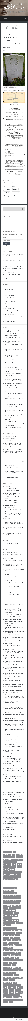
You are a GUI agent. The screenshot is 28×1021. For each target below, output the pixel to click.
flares (13, 932)
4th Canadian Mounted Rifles (11, 387)
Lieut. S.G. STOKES (8, 947)
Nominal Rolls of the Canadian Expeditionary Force (11, 702)
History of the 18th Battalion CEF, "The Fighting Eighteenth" (14, 6)
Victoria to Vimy (8, 834)
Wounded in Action (14, 999)
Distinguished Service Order (10, 930)
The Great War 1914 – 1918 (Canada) (13, 449)
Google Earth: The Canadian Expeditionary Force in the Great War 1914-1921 (14, 652)
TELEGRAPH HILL (12, 987)
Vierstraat (11, 992)
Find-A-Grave (6, 47)
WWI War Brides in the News (11, 778)
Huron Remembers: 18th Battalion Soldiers (14, 502)
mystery (6, 962)
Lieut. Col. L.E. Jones (8, 945)
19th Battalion (7, 898)
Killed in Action (7, 864)
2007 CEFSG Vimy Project (11, 552)
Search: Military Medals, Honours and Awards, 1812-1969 (13, 743)
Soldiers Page (7, 984)
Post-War (6, 874)
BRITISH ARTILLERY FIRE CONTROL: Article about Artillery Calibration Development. (13, 566)
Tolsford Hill (20, 987)
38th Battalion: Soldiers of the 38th (13, 373)
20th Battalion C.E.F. (16, 900)
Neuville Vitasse (13, 962)
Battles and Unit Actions (9, 859)
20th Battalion (7, 900)
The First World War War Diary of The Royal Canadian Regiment (13, 826)
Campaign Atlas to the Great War (12, 594)
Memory (6, 869)
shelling (6, 980)
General (14, 861)
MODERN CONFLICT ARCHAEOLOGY (14, 690)
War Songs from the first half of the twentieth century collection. (13, 837)
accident (14, 905)
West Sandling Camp (15, 994)
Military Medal (15, 960)
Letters (13, 864)
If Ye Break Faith (8, 303)
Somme (13, 984)
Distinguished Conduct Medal (10, 927)
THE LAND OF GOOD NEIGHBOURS (13, 319)
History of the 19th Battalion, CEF (12, 406)
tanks (5, 987)
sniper (15, 982)
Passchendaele (7, 970)
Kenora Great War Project (11, 664)
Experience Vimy (8, 643)
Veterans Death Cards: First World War (14, 768)
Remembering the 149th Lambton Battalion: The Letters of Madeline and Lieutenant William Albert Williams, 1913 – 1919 (14, 523)
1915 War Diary (7, 854)
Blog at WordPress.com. (14, 1016)
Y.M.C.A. (5, 1002)
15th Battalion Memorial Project (12, 347)
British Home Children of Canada (12, 576)
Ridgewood (6, 977)
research (17, 975)
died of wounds (7, 925)
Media (14, 866)
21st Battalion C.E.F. (16, 903)
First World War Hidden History (12, 467)
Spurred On (7, 531)
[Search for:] (13, 209)
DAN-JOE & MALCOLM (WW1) (12, 490)
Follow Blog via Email (9, 231)
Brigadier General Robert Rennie (11, 920)
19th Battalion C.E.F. (16, 898)
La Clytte (14, 940)
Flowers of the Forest (9, 649)
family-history (7, 932)
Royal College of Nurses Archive (12, 736)
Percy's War (7, 518)
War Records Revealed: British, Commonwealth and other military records (14, 771)
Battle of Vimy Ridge (8, 912)
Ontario (14, 965)
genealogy (6, 937)
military (17, 957)
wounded (6, 999)
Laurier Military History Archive (12, 670)
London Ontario (7, 866)
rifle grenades (14, 977)
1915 (15, 852)
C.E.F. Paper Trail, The (10, 794)
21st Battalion (7, 903)
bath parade (17, 907)
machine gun (6, 955)
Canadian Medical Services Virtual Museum (14, 402)
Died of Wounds (7, 861)
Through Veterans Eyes (10, 765)
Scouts (20, 977)
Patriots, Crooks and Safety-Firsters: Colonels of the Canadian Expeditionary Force (14, 515)
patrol (14, 970)
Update (5, 992)
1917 (5, 857)
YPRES (15, 879)
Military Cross (7, 960)
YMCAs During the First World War (13, 781)
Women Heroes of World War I (12, 477)
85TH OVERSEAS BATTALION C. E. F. (13, 393)
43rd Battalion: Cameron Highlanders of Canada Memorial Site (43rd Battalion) (14, 380)
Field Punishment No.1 (10, 465)
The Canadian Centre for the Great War (14, 316)
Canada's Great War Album (11, 436)
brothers (6, 922)
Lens (5, 942)
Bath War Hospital (9, 558)
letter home (15, 942)
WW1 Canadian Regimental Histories (13, 427)
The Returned (8, 763)
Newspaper (12, 869)
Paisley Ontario (16, 967)
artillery (6, 907)
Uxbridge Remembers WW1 (11, 832)
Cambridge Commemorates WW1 (12, 396)
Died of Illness (19, 859)
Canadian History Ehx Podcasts (12, 543)
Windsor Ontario (7, 997)
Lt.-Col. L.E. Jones (7, 952)
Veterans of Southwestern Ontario (13, 475)
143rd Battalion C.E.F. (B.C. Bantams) (13, 344)
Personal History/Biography (10, 871)
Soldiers (6, 876)
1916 (13, 854)
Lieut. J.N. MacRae (18, 945)
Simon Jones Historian (10, 314)
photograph (6, 972)
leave (19, 940)
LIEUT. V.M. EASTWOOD (9, 950)
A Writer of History (9, 287)
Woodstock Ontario (17, 997)
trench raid (17, 989)
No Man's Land (7, 965)
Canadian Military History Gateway (13, 619)
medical (19, 866)
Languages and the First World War (13, 306)
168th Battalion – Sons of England (12, 353)
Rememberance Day (8, 975)
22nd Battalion (8, 365)
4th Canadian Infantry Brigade (10, 888)
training (5, 989)
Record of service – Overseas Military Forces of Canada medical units (13, 414)
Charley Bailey (8, 291)
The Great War (8, 446)
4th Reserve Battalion (8, 890)
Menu (5, 18)
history (17, 937)
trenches (11, 989)
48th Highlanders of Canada (11, 385)
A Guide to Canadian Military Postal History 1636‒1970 (13, 555)
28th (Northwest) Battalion (11, 367)
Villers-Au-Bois (19, 992)
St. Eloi (18, 984)
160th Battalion (7, 905)
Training (11, 876)
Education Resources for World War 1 (13, 640)
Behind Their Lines (9, 289)
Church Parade (19, 922)
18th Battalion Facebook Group (12, 258)
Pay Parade (19, 970)
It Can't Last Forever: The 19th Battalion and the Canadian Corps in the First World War (14, 410)
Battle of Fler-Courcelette (9, 910)
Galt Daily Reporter (8, 935)
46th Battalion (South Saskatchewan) (13, 383)
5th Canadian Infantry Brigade (10, 893)
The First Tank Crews (9, 756)
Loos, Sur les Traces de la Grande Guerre (14, 684)
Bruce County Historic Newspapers (13, 590)
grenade (12, 937)
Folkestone (18, 932)
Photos (19, 871)
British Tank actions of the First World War (14, 792)
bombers (6, 915)
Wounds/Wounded (8, 879)
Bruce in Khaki (8, 592)
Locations (20, 864)
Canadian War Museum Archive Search (13, 799)
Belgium (16, 912)
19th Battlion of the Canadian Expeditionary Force (11, 356)
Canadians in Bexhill (9, 440)
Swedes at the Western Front (11, 753)
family (19, 930)
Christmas (12, 922)
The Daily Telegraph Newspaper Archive (14, 823)
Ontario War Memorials (10, 705)
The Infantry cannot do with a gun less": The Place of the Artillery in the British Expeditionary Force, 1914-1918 (14, 760)
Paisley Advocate (7, 967)
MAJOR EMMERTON (16, 955)
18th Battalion (7, 895)
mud (21, 960)
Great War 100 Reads (10, 301)
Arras (19, 905)
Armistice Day (8, 790)
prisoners (13, 972)
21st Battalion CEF (9, 362)
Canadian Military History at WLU (12, 616)
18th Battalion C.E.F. (16, 895)
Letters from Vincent (9, 272)
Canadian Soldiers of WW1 (11, 438)
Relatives (12, 874)
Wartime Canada (8, 840)
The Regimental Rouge (10, 321)
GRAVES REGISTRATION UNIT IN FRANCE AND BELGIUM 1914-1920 (13, 444)
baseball (11, 907)
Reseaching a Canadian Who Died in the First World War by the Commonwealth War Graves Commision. (14, 726)
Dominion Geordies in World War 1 (13, 634)
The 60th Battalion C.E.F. (10, 421)
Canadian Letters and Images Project (13, 614)
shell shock (12, 980)
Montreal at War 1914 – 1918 (12, 692)
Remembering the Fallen (10, 718)
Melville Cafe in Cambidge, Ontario (12, 274)
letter (9, 942)
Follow (6, 243)
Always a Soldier (8, 486)
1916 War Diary (19, 854)
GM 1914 (7, 803)
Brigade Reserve (7, 917)
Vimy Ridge (17, 876)
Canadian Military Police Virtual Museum (14, 404)
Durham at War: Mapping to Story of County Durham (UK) (13, 494)
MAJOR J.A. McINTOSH (8, 957)
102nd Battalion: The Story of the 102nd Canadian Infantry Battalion (14, 334)
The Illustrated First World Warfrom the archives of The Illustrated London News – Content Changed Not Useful (14, 471)
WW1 (6, 774)
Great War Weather (9, 655)
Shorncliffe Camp (7, 982)
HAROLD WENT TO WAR (11, 500)
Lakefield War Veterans (10, 505)
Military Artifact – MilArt (10, 308)
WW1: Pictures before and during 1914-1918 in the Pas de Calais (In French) (14, 452)
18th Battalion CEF (8, 216)
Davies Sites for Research (10, 801)
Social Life (18, 874)
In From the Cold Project (10, 264)
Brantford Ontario (14, 915)
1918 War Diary (19, 857)
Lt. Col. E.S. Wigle (16, 952)
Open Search (25, 18)
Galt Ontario (16, 935)
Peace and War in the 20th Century (13, 712)
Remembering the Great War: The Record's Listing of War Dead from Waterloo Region (14, 721)
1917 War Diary (11, 857)
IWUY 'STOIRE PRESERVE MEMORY (13, 266)
